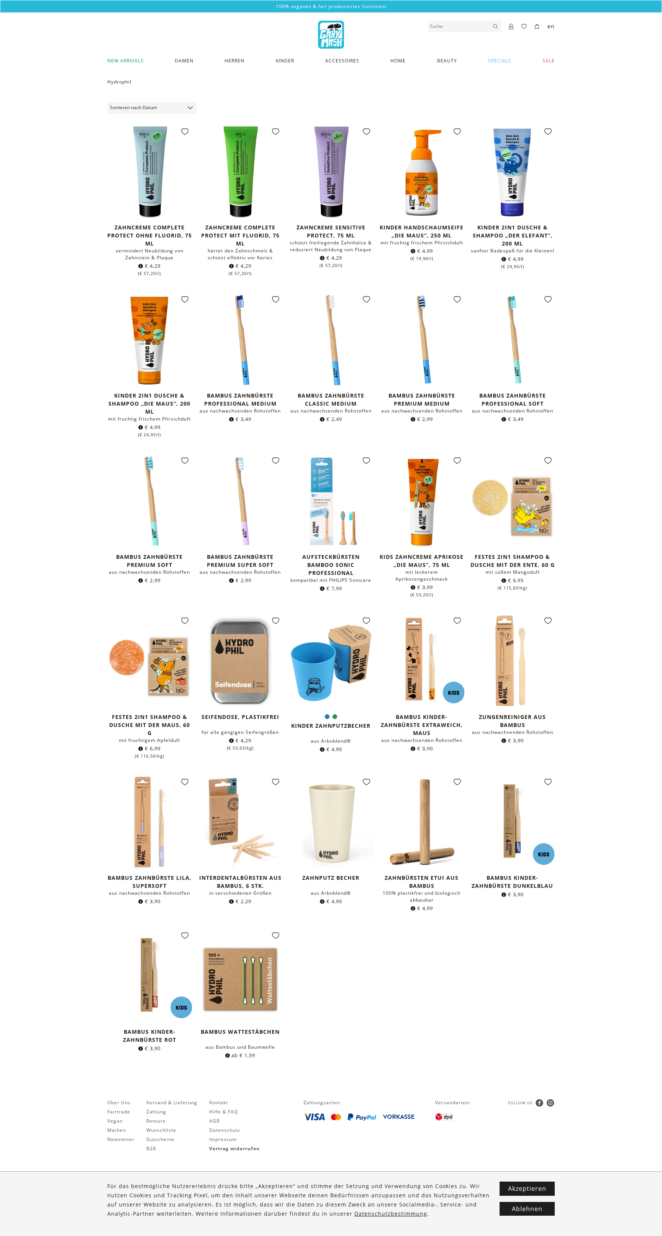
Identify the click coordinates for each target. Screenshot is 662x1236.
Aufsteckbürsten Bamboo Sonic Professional (331, 564)
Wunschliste (161, 1130)
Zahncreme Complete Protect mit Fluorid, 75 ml (240, 235)
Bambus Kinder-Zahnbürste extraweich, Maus (422, 725)
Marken (116, 1130)
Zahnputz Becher (330, 877)
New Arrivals (125, 60)
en (551, 26)
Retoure (156, 1121)
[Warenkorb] (537, 26)
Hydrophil (119, 82)
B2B (151, 1148)
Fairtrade (118, 1111)
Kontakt (218, 1102)
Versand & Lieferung (171, 1102)
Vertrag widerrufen (234, 1148)
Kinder (285, 60)
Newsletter (120, 1139)
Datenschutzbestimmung (390, 1213)
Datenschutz (224, 1130)
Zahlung (156, 1111)
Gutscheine (160, 1139)
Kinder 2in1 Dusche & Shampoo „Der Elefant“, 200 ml (512, 235)
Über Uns (119, 1102)
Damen (184, 60)
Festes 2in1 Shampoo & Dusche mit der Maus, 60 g (149, 725)
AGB (214, 1121)
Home (398, 60)
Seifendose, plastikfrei (240, 716)
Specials (499, 60)
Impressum (223, 1139)
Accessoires (342, 60)
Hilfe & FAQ (223, 1111)
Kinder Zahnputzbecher (330, 725)
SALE (548, 60)
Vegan (115, 1121)
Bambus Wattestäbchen (240, 1031)
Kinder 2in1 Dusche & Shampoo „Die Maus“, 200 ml (149, 403)
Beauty (447, 60)
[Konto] (511, 26)
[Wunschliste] (524, 26)
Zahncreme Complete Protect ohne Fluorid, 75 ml (149, 235)
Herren (234, 60)
